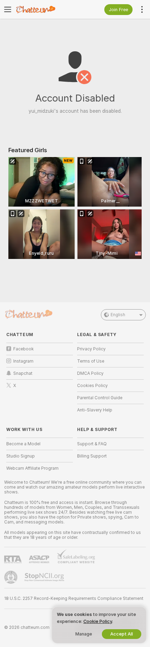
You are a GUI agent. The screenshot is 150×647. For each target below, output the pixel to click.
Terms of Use (90, 361)
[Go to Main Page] (45, 9)
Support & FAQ (92, 443)
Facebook (23, 349)
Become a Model (23, 443)
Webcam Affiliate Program (32, 468)
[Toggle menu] (7, 9)
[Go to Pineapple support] (11, 577)
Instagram (23, 361)
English (118, 314)
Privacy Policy (91, 349)
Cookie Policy (97, 621)
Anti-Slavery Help (94, 410)
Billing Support (92, 456)
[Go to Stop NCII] (45, 577)
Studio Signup (20, 456)
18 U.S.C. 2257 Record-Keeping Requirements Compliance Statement (73, 598)
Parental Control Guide (99, 397)
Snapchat (22, 373)
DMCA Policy (90, 373)
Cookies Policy (92, 385)
